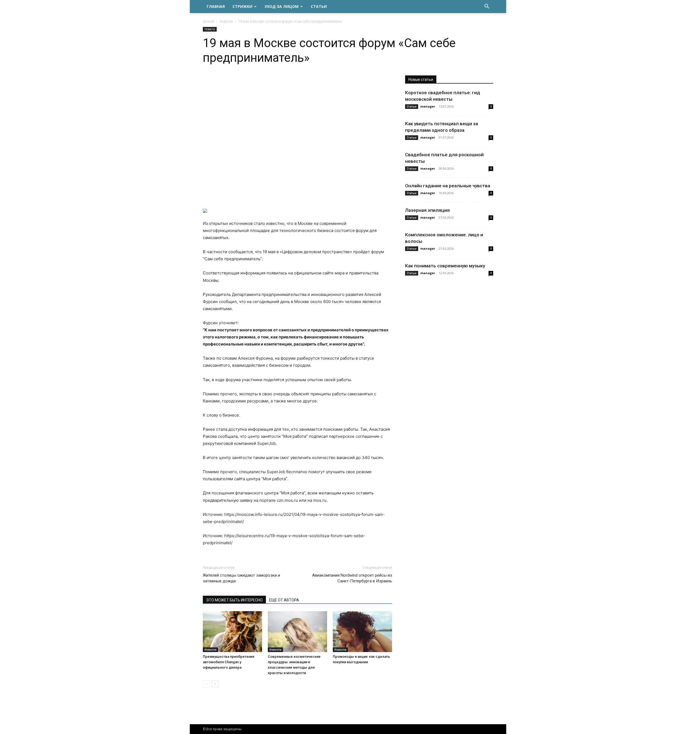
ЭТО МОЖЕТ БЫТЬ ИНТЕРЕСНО (234, 600)
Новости (226, 21)
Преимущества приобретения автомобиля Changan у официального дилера (228, 662)
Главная (216, 6)
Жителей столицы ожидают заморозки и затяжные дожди (241, 578)
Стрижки (242, 6)
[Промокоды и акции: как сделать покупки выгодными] (362, 631)
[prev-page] (206, 683)
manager (427, 106)
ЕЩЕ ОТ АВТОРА (284, 600)
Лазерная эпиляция (427, 210)
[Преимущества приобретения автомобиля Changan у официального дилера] (232, 631)
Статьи (319, 6)
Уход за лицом (282, 6)
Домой (208, 21)
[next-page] (215, 683)
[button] (486, 7)
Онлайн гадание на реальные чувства (447, 185)
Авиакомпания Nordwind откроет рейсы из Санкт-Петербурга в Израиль (352, 578)
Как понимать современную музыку (445, 265)
